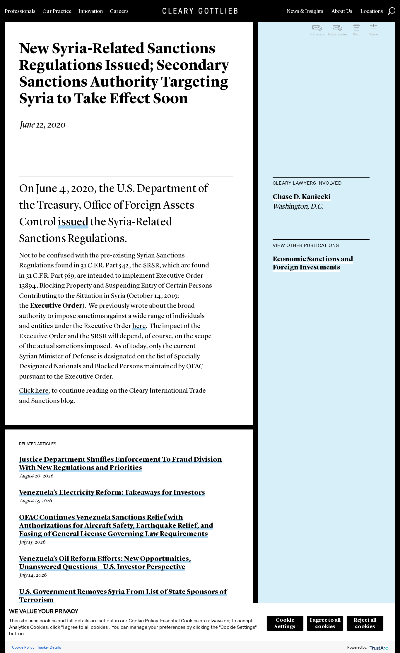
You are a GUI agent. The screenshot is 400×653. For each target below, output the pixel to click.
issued (73, 222)
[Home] (200, 11)
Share (373, 34)
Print (356, 34)
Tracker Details (49, 647)
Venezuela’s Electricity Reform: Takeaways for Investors (112, 492)
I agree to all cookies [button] (325, 623)
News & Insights (305, 11)
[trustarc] (378, 647)
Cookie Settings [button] (284, 623)
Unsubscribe (337, 34)
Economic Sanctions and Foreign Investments (313, 263)
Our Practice (56, 11)
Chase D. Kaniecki (302, 197)
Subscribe (317, 34)
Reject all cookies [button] (365, 623)
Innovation (90, 11)
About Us (341, 11)
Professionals (20, 11)
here (139, 326)
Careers (119, 11)
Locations (371, 11)
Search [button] (391, 11)
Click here (34, 391)
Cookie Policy (23, 647)
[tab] (321, 184)
